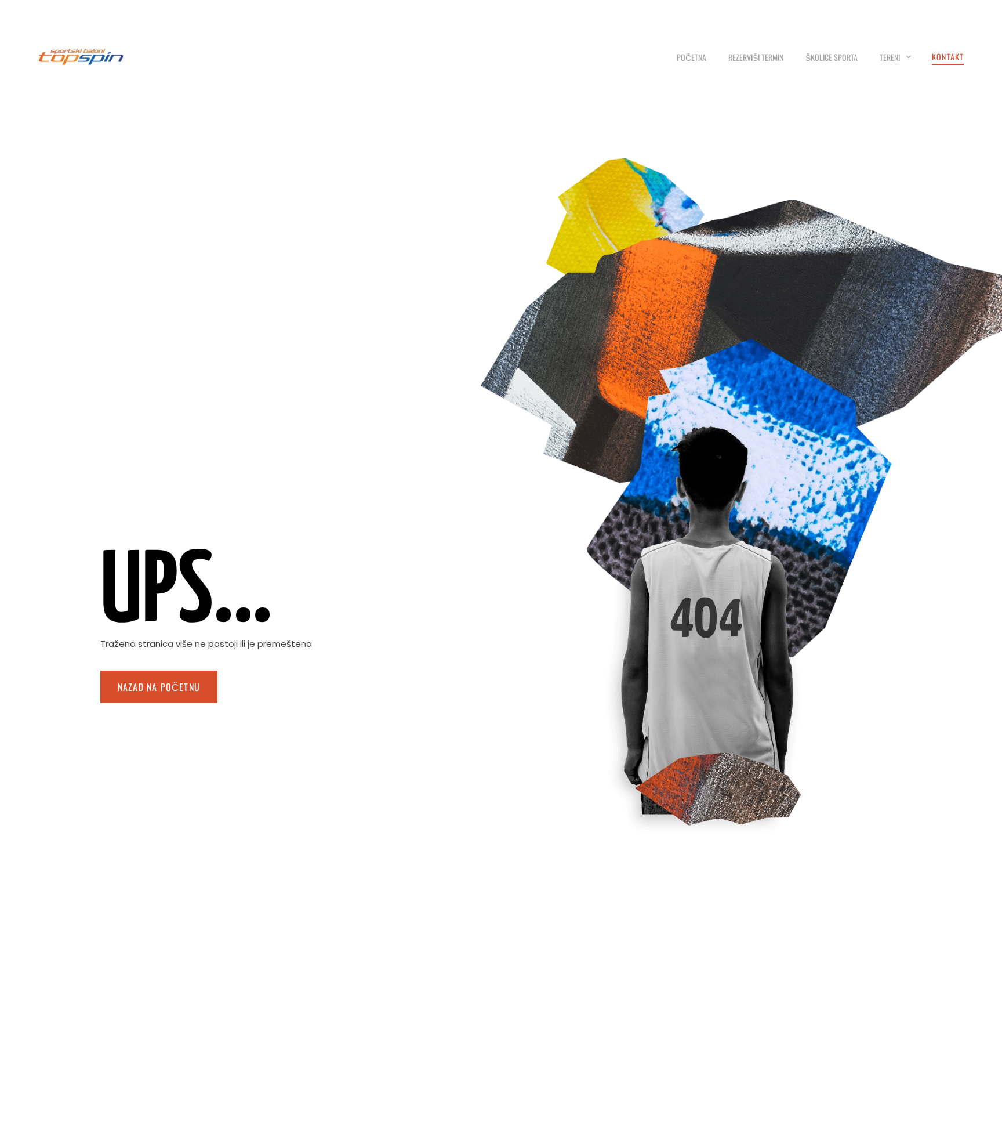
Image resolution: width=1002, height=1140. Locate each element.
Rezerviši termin (755, 57)
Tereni (890, 57)
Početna (691, 57)
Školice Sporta (831, 57)
